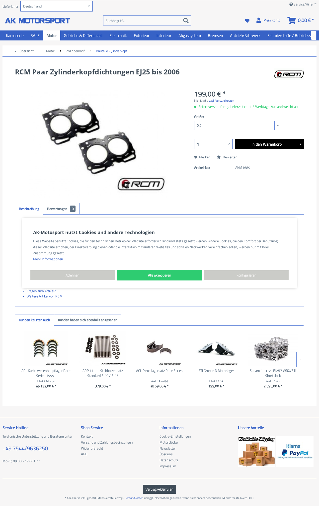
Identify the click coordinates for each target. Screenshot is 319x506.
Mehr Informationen (48, 258)
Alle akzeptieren (159, 275)
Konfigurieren (246, 275)
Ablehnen (73, 275)
